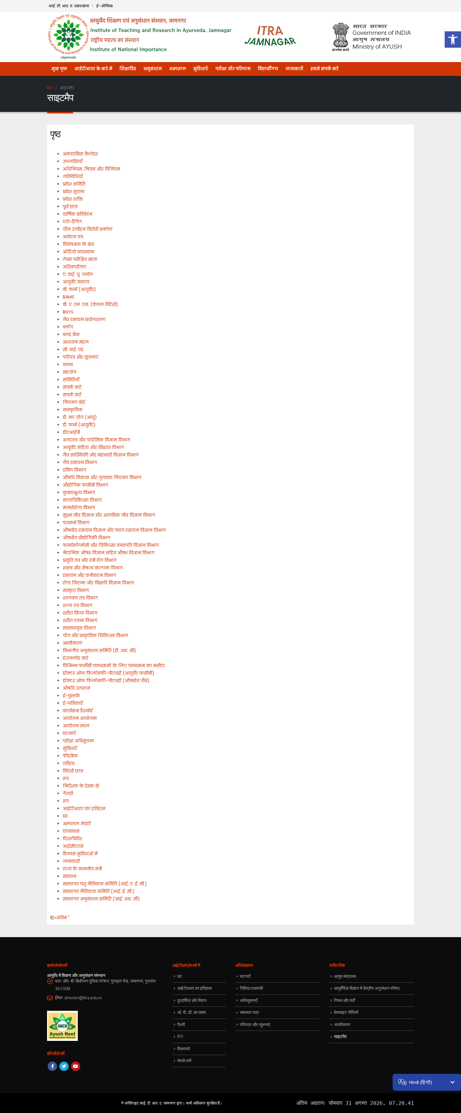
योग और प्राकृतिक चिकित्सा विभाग (95, 635)
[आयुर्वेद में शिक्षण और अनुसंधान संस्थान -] (172, 37)
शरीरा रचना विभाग (80, 620)
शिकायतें (183, 1048)
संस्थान (69, 876)
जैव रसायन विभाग (80, 462)
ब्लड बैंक (71, 334)
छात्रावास (71, 831)
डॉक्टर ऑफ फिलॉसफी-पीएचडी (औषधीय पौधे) (106, 681)
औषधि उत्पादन (76, 688)
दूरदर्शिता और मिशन (192, 1000)
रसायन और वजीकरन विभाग (89, 575)
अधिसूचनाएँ (248, 1000)
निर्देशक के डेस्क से (81, 786)
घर (65, 816)
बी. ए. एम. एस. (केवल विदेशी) (90, 304)
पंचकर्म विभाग (76, 523)
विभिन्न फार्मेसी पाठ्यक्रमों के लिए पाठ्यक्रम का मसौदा (114, 665)
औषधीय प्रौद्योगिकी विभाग (86, 538)
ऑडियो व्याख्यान (78, 252)
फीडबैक (70, 756)
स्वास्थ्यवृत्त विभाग (79, 628)
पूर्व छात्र (70, 206)
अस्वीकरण (72, 643)
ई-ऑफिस (104, 5)
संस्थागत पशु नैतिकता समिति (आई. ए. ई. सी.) (105, 884)
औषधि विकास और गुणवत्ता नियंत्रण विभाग (102, 477)
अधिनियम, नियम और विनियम (91, 169)
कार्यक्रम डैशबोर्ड (78, 711)
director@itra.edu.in (83, 997)
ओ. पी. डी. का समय (191, 1012)
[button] (453, 39)
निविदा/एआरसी (251, 988)
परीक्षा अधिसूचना (78, 741)
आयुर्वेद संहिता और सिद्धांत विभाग (93, 447)
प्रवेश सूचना (73, 191)
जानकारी (294, 69)
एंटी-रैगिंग (72, 222)
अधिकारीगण (74, 267)
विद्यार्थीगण (268, 69)
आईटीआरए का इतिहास (84, 808)
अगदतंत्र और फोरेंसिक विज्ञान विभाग (96, 440)
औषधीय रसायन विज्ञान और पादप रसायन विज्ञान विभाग (114, 530)
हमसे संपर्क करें (324, 69)
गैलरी (68, 793)
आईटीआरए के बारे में (93, 69)
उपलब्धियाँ (72, 161)
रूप (66, 778)
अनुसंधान (152, 69)
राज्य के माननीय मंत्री (82, 869)
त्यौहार (69, 763)
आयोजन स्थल (76, 726)
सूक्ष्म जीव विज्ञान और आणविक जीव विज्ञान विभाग (109, 515)
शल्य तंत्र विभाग (77, 605)
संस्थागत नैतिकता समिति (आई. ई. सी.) (99, 891)
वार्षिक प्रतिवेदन (77, 214)
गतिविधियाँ (73, 176)
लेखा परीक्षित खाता (80, 259)
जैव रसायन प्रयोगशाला (84, 319)
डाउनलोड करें (75, 658)
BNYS (68, 312)
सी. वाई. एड (73, 349)
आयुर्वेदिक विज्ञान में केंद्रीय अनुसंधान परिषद (367, 988)
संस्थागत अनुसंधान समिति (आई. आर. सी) (101, 899)
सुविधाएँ (200, 69)
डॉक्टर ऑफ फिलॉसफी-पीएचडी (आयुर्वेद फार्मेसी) (108, 673)
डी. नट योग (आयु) (80, 417)
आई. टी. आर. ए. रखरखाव (69, 5)
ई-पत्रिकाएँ (73, 703)
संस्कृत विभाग (76, 590)
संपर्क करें (72, 387)
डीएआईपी (71, 432)
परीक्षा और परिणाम (233, 69)
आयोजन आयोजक (80, 718)
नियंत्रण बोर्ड (74, 402)
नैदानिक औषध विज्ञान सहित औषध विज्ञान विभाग (108, 553)
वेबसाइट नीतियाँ (346, 1012)
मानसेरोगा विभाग (79, 507)
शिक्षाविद (127, 69)
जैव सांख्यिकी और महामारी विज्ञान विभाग (101, 455)
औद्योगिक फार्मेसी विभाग (85, 485)
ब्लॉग (68, 327)
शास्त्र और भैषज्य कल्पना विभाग (93, 568)
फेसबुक (52, 1066)
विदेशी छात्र (73, 771)
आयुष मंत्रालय (345, 976)
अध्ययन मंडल (76, 342)
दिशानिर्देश (72, 839)
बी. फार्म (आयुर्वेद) (79, 289)
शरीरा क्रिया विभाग (80, 613)
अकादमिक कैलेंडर (80, 154)
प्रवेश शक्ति (73, 199)
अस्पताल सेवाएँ (77, 823)
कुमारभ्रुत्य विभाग (79, 492)
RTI (180, 1036)
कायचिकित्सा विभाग (82, 500)
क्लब (68, 364)
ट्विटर (64, 1066)
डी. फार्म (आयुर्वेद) (79, 425)
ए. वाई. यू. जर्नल (78, 274)
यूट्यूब (75, 1066)
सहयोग (69, 372)
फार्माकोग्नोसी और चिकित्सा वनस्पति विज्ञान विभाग (111, 545)
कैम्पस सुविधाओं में (80, 854)
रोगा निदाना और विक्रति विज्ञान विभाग (98, 583)
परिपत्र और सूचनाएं (80, 357)
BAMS (68, 297)
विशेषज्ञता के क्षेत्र (78, 244)
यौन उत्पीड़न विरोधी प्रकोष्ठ (88, 229)
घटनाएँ (69, 733)
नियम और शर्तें (344, 1000)
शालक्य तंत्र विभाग (80, 598)
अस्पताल (177, 69)
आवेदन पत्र (73, 237)
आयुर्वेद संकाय (76, 282)
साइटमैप (340, 1036)
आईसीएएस (73, 846)
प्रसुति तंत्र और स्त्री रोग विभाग (89, 560)
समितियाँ (71, 380)
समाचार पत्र (249, 1012)
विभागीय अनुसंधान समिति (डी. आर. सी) (99, 650)
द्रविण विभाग (74, 470)
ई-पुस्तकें (71, 696)
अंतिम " (63, 918)
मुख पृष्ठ (59, 69)
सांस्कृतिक (72, 410)
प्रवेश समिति (74, 184)
